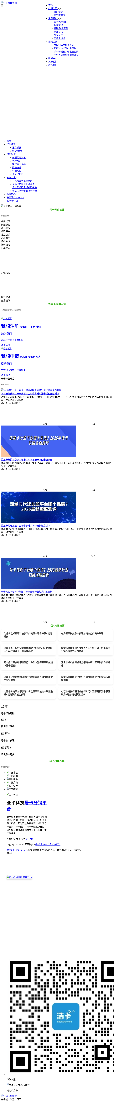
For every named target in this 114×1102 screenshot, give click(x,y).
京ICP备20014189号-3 (17, 850)
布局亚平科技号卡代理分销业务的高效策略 (82, 633)
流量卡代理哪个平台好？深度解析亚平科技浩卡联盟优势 (85, 678)
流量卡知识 (59, 38)
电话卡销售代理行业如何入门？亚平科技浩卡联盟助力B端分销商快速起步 (85, 693)
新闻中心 (52, 58)
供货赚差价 (59, 15)
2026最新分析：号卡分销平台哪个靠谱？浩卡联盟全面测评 (30, 393)
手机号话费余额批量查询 (66, 52)
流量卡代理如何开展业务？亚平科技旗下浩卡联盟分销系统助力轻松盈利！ (85, 649)
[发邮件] (45, 954)
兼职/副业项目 (61, 28)
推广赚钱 (58, 12)
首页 (50, 5)
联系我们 (52, 65)
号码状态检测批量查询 (65, 48)
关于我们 (52, 61)
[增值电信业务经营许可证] (48, 844)
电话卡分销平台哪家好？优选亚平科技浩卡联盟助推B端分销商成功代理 (28, 693)
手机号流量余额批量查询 (66, 55)
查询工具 (53, 42)
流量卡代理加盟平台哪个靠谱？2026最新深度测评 (25, 525)
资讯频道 (53, 18)
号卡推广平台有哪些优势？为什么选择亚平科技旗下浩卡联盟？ (28, 664)
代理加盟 (53, 8)
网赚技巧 (58, 32)
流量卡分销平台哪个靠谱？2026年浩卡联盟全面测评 (26, 459)
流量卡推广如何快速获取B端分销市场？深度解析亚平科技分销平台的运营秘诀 (28, 649)
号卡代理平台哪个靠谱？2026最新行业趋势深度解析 (26, 592)
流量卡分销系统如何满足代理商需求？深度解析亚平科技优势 (28, 678)
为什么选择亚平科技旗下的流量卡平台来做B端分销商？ (28, 635)
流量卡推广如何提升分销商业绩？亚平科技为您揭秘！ (85, 664)
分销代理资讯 (60, 22)
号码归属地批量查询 (64, 45)
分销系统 (58, 35)
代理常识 (58, 25)
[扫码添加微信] (57, 1096)
